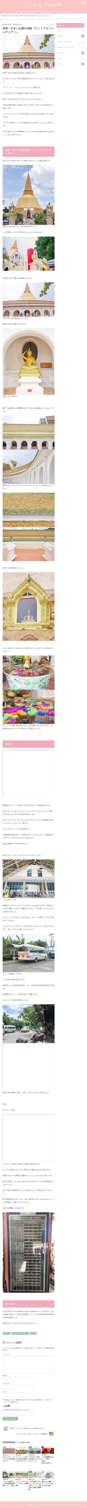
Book (64, 11)
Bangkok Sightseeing (33, 11)
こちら (40, 123)
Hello (17, 11)
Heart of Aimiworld (60, 1505)
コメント (7, 1355)
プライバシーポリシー (17, 1505)
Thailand (7, 1333)
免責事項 (30, 1505)
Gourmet (58, 11)
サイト (5, 1392)
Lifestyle (23, 11)
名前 (5, 1375)
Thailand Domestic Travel (48, 11)
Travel (69, 11)
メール (6, 1383)
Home (5, 1505)
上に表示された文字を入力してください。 (17, 1410)
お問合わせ (40, 1505)
